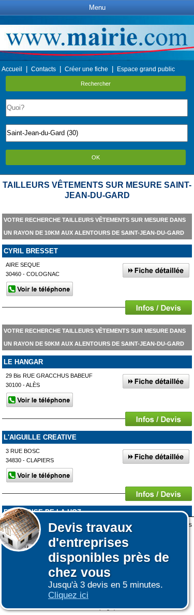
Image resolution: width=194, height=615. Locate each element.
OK (96, 157)
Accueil (12, 69)
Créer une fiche (86, 69)
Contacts (43, 69)
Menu (97, 7)
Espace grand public (146, 69)
